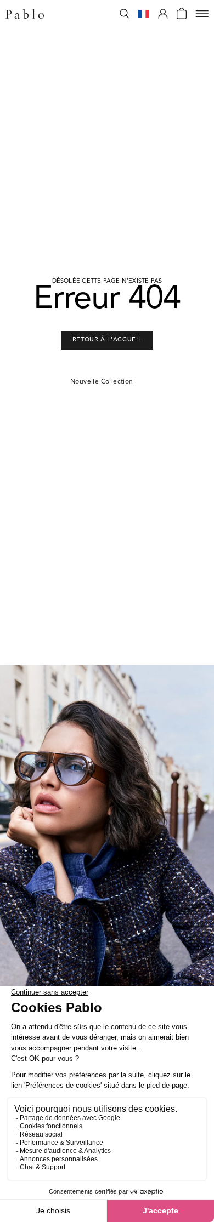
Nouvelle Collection (101, 382)
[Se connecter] (163, 13)
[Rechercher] (124, 13)
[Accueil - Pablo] (24, 14)
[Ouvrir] (202, 14)
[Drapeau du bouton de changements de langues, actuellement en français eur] (143, 13)
